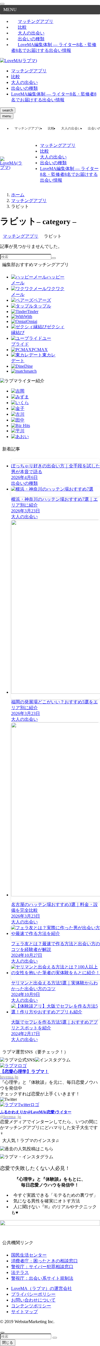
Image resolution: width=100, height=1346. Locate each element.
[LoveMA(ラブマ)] (18, 60)
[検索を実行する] (53, 258)
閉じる (7, 1342)
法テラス (20, 1272)
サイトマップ (24, 1311)
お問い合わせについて (33, 1300)
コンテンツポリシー (31, 1305)
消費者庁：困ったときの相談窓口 (44, 1260)
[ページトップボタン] (2, 1332)
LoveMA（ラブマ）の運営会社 (41, 1288)
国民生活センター (29, 1255)
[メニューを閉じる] (2, 4)
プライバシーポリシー (33, 1294)
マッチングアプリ (35, 21)
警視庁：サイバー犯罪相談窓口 (42, 1266)
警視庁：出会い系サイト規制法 (42, 1278)
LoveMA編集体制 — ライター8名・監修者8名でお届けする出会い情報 (53, 47)
